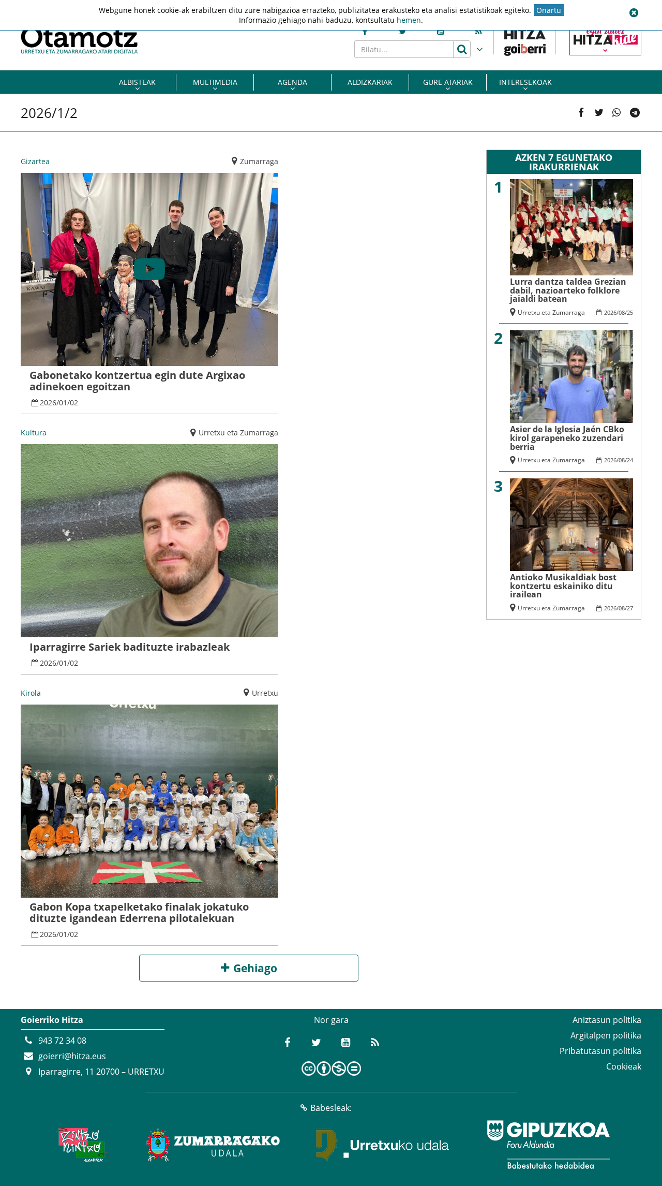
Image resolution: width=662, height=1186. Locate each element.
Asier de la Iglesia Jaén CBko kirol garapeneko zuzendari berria (567, 437)
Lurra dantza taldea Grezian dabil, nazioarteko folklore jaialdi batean (568, 290)
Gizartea (35, 161)
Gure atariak (448, 82)
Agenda (292, 82)
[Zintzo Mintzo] (81, 1145)
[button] (633, 13)
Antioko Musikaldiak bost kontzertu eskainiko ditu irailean (563, 586)
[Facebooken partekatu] (581, 113)
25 (630, 312)
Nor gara (331, 1020)
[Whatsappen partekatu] (616, 113)
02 (74, 402)
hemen (409, 20)
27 (630, 608)
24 (630, 460)
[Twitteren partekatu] (599, 113)
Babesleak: (331, 1108)
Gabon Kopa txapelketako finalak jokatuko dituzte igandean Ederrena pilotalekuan (139, 912)
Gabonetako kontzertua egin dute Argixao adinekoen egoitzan (137, 380)
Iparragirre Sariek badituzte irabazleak (129, 647)
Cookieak (623, 1066)
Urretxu (265, 693)
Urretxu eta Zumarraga (238, 432)
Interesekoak (525, 82)
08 (622, 312)
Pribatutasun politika (600, 1051)
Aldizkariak (370, 82)
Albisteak (137, 82)
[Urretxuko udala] (382, 1145)
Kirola (31, 693)
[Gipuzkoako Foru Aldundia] (548, 1145)
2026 (48, 402)
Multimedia (215, 82)
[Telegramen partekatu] (634, 113)
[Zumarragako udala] (213, 1145)
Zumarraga (259, 161)
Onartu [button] (548, 10)
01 (63, 402)
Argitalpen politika (605, 1035)
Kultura (34, 432)
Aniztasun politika (607, 1020)
